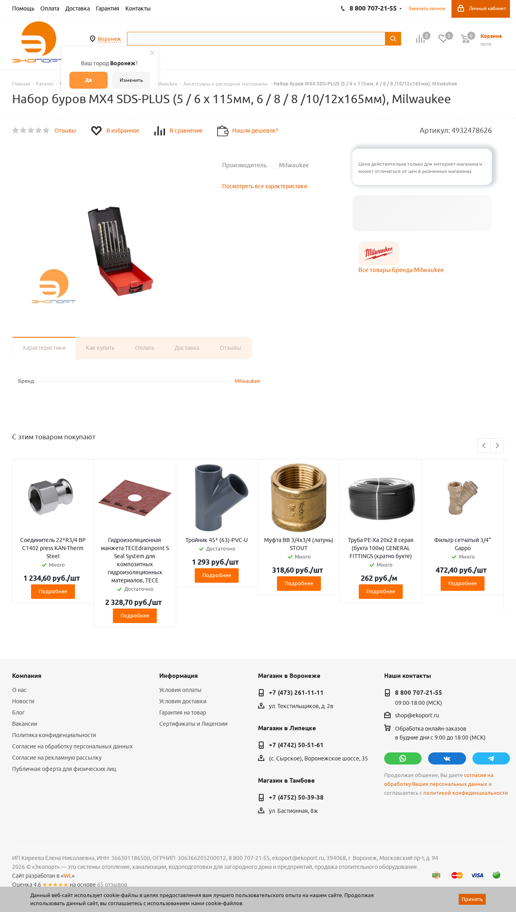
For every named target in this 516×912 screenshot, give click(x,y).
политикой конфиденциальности (465, 793)
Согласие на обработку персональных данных (72, 746)
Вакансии (24, 724)
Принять (472, 899)
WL (68, 876)
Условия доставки (182, 701)
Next (497, 446)
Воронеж (109, 38)
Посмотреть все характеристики (264, 186)
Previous (484, 446)
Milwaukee (247, 381)
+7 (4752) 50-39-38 (296, 797)
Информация (178, 675)
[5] (46, 130)
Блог (18, 712)
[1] (16, 130)
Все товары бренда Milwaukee (401, 269)
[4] (39, 130)
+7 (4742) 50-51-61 (296, 745)
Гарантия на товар (182, 712)
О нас (19, 690)
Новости (23, 701)
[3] (31, 130)
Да (88, 80)
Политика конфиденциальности (54, 735)
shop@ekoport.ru (417, 716)
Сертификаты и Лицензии (193, 724)
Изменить (131, 80)
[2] (23, 130)
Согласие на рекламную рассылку (57, 757)
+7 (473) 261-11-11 (296, 692)
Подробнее (53, 591)
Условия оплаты (180, 690)
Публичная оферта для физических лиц (64, 769)
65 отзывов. (113, 884)
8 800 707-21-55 (418, 692)
